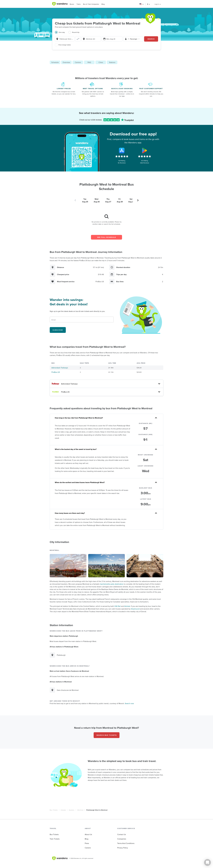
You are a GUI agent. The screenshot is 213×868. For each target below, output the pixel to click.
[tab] (61, 33)
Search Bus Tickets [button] (107, 735)
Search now (129, 703)
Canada (63, 810)
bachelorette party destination (111, 584)
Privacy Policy (122, 848)
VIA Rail (117, 606)
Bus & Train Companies (91, 4)
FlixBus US (55, 372)
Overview (66, 62)
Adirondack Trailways (59, 368)
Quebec (71, 810)
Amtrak (127, 606)
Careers (88, 848)
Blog (103, 4)
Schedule (55, 62)
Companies (121, 839)
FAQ (89, 62)
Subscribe (58, 330)
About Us (88, 834)
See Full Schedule (106, 237)
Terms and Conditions (125, 843)
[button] (141, 4)
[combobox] (64, 38)
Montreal (80, 810)
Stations (112, 62)
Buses (72, 4)
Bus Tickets (54, 810)
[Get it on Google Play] (144, 150)
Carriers (78, 62)
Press (87, 843)
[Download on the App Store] (121, 150)
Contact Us (121, 834)
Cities (101, 62)
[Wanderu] (59, 4)
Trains (79, 4)
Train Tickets (54, 839)
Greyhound (135, 609)
